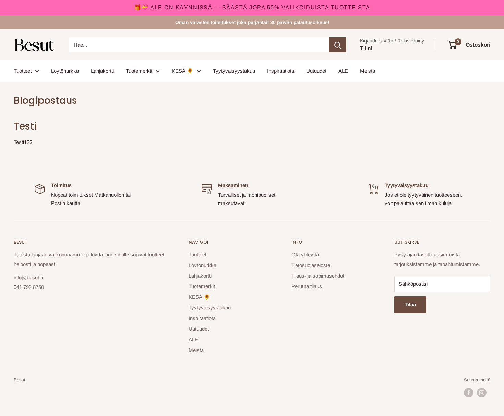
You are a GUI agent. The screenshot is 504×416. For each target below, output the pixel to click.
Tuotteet (23, 71)
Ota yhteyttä (305, 254)
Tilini (366, 48)
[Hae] (337, 44)
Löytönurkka (65, 71)
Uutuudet (316, 71)
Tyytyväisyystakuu (234, 71)
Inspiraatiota (280, 71)
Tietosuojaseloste (310, 265)
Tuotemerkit (139, 71)
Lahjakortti (102, 71)
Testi (25, 126)
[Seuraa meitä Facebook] (468, 392)
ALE (343, 71)
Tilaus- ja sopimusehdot (317, 276)
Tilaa (410, 304)
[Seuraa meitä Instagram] (482, 392)
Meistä (367, 71)
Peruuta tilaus (306, 286)
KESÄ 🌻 (182, 71)
